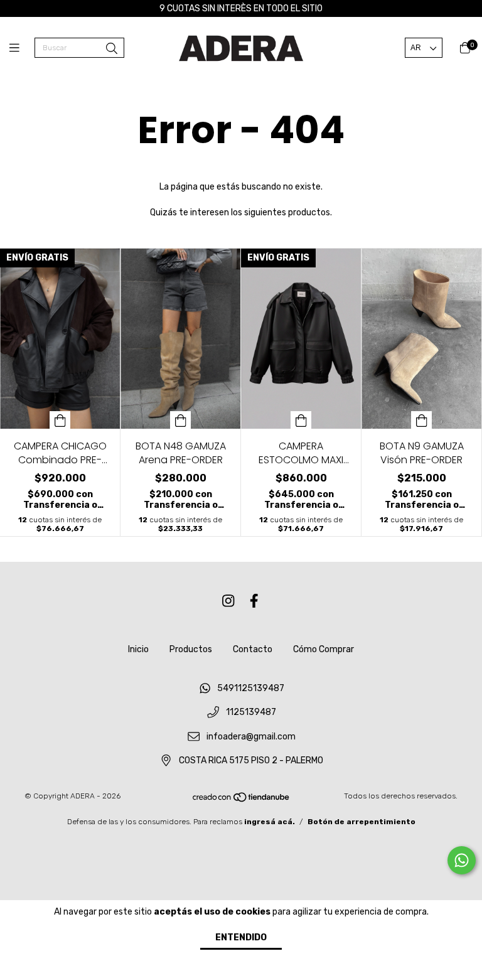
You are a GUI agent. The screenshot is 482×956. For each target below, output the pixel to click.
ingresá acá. (269, 821)
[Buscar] (111, 48)
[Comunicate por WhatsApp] (461, 860)
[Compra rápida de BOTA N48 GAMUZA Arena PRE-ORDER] (180, 420)
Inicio (138, 649)
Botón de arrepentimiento (361, 821)
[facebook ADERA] (254, 601)
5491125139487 (250, 688)
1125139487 (251, 712)
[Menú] (22, 48)
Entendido (241, 937)
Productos (190, 649)
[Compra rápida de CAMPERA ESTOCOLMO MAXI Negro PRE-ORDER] (301, 420)
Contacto (252, 649)
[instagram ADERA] (228, 601)
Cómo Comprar (323, 649)
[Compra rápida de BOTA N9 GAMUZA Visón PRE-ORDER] (421, 420)
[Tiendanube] (241, 800)
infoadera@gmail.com (251, 736)
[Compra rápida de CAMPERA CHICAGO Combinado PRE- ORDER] (60, 420)
